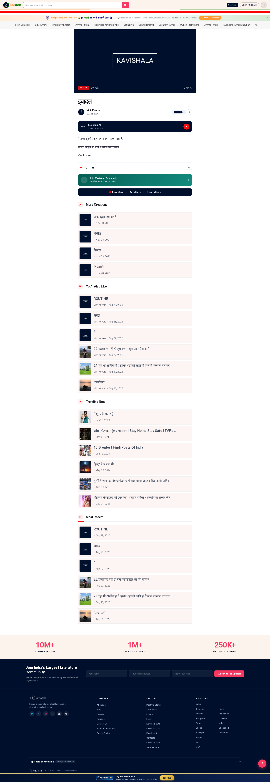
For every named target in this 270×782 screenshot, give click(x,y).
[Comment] (87, 167)
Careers (100, 714)
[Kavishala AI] (232, 5)
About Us (101, 705)
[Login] (262, 764)
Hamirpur (200, 732)
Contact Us (102, 723)
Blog (99, 709)
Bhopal (199, 728)
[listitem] (31, 713)
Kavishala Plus (153, 742)
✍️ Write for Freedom (210, 18)
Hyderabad (224, 713)
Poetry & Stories (153, 705)
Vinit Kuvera (93, 110)
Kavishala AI (152, 733)
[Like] (81, 167)
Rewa (198, 723)
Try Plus (167, 778)
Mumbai (199, 713)
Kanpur (199, 737)
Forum (149, 719)
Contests (150, 738)
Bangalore (200, 718)
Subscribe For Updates (229, 673)
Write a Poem (152, 747)
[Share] (189, 112)
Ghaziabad (224, 728)
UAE (198, 747)
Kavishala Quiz (153, 728)
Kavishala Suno (153, 723)
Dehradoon (224, 732)
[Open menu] (264, 5)
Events (149, 714)
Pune (221, 709)
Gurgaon (200, 709)
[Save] (93, 167)
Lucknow (223, 718)
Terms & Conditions (106, 728)
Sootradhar (151, 709)
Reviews (101, 719)
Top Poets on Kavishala (135, 761)
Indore (222, 723)
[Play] (186, 127)
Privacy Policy (103, 733)
